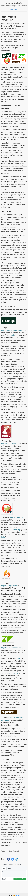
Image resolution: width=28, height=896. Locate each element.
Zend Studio (13, 673)
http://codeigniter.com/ (9, 586)
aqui (12, 335)
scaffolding (16, 530)
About (16, 9)
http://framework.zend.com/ (11, 648)
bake (3, 537)
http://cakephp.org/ (17, 517)
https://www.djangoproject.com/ (13, 330)
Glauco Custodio (14, 2)
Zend (18, 659)
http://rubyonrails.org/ (9, 443)
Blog (11, 9)
